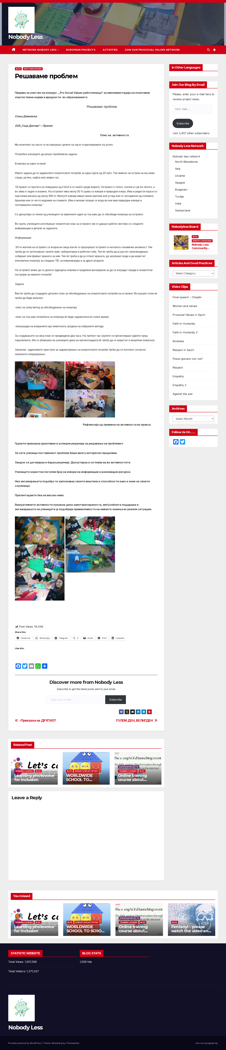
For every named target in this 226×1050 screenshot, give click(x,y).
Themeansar (72, 1043)
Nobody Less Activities (86, 771)
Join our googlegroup (206, 1043)
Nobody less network (186, 156)
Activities (110, 49)
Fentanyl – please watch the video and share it (191, 930)
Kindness (178, 341)
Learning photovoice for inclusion (34, 777)
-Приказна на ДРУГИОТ (38, 720)
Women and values (185, 306)
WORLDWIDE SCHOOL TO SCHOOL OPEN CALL (86, 779)
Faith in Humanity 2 (185, 332)
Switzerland (182, 210)
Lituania (180, 175)
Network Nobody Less (40, 49)
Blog (18, 69)
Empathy (178, 376)
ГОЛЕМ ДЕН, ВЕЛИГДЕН (134, 720)
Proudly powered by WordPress (25, 1043)
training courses (24, 771)
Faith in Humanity (184, 323)
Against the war (183, 394)
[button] (208, 49)
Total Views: (16, 961)
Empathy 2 (179, 385)
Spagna (180, 182)
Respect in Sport (183, 350)
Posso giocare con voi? (188, 358)
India (178, 203)
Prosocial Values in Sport (189, 314)
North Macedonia (33, 69)
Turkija (179, 196)
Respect (178, 367)
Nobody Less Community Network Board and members (202, 250)
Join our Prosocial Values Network (152, 49)
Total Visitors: (17, 971)
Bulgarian (181, 189)
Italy (178, 168)
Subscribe (115, 699)
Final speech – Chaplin (187, 297)
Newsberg (57, 1043)
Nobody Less (25, 36)
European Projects (81, 49)
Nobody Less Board (202, 241)
